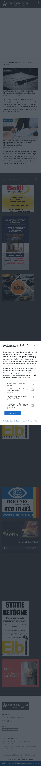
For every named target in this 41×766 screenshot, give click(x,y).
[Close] (37, 345)
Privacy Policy (33, 421)
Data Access (20, 421)
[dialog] (20, 383)
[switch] (32, 390)
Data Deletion (8, 421)
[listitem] (20, 384)
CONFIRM (12, 413)
